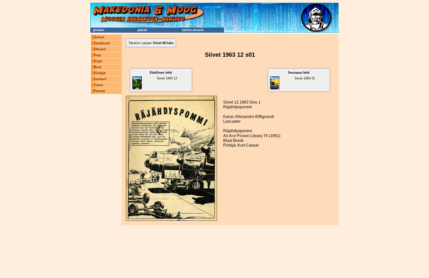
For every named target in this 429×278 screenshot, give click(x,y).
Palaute (99, 91)
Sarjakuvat (102, 43)
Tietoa (98, 85)
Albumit (100, 49)
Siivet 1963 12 (163, 75)
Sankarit (100, 79)
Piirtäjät (100, 73)
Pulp (97, 55)
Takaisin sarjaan (151, 43)
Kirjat (98, 61)
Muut (97, 67)
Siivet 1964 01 (301, 75)
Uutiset (99, 37)
